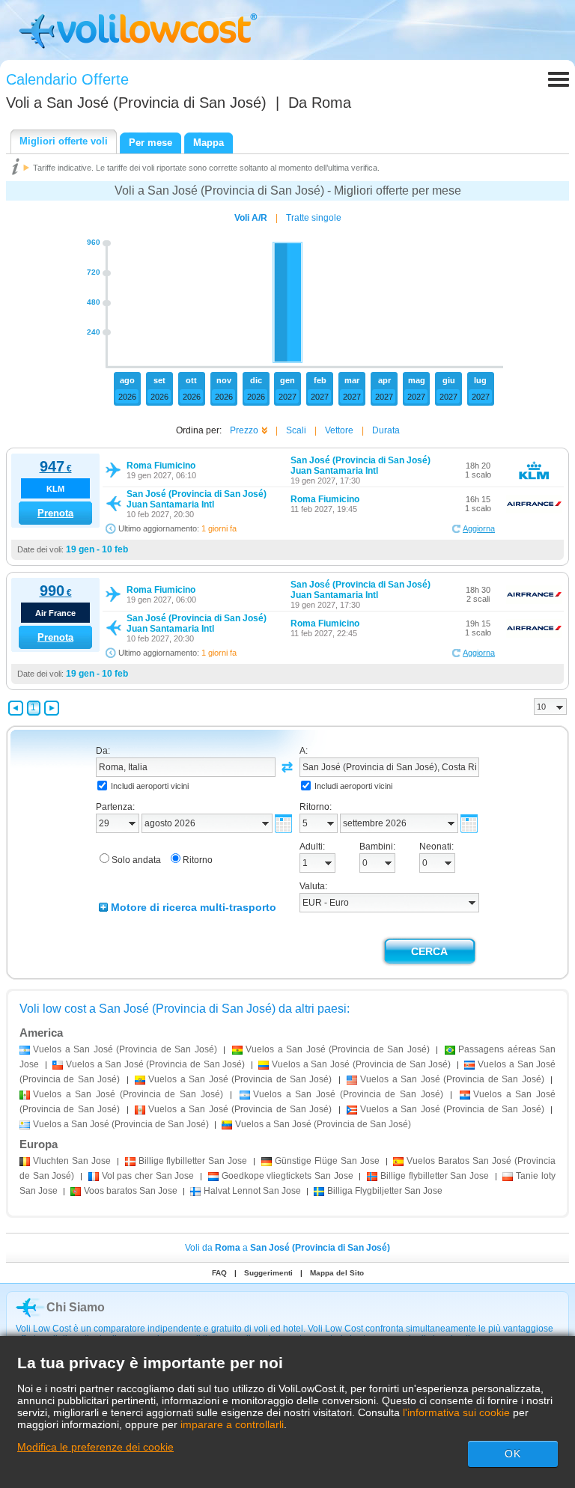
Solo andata (136, 860)
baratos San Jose (130, 1191)
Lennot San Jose (252, 1191)
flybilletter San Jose (193, 1161)
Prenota (55, 513)
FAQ (219, 1273)
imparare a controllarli (232, 1424)
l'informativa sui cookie (456, 1412)
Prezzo (244, 430)
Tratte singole (313, 218)
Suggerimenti (268, 1273)
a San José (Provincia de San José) (125, 1049)
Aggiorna (479, 528)
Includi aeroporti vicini (150, 785)
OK (513, 1454)
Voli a (136, 102)
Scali (296, 430)
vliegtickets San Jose (287, 1176)
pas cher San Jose (148, 1176)
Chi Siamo (75, 1307)
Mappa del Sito (337, 1273)
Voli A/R (250, 218)
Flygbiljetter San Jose (384, 1191)
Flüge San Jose (327, 1161)
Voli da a (287, 1247)
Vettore (339, 430)
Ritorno (198, 860)
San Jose (72, 1161)
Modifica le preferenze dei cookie (95, 1447)
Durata (386, 430)
